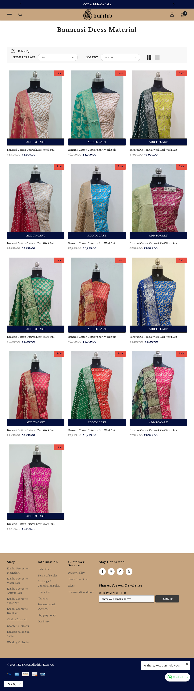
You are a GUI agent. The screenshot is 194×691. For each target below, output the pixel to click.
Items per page (24, 57)
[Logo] (97, 14)
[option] (97, 4)
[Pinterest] (120, 571)
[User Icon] (172, 15)
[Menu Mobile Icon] (9, 14)
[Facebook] (102, 571)
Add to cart (35, 142)
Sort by (92, 57)
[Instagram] (111, 571)
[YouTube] (129, 571)
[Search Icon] (20, 15)
